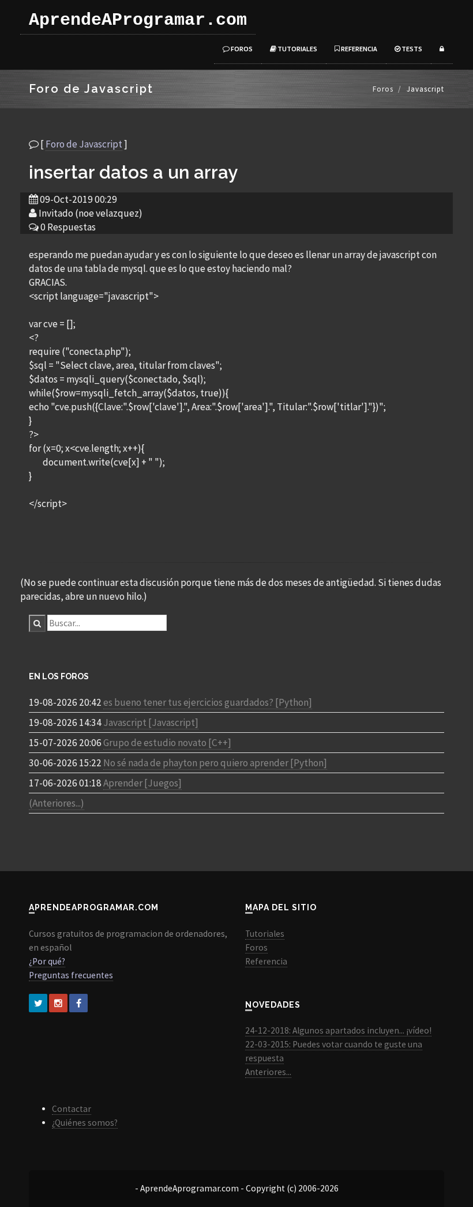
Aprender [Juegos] (142, 783)
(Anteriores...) (56, 803)
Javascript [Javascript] (150, 722)
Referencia (358, 48)
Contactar (71, 1108)
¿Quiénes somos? (85, 1122)
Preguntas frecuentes (71, 975)
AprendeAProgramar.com (138, 20)
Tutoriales (296, 48)
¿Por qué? (47, 961)
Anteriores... (268, 1071)
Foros (241, 48)
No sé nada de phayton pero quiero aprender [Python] (215, 762)
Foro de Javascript (84, 144)
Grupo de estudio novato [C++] (167, 742)
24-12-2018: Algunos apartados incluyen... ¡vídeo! (338, 1030)
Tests (411, 48)
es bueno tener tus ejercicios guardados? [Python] (207, 702)
